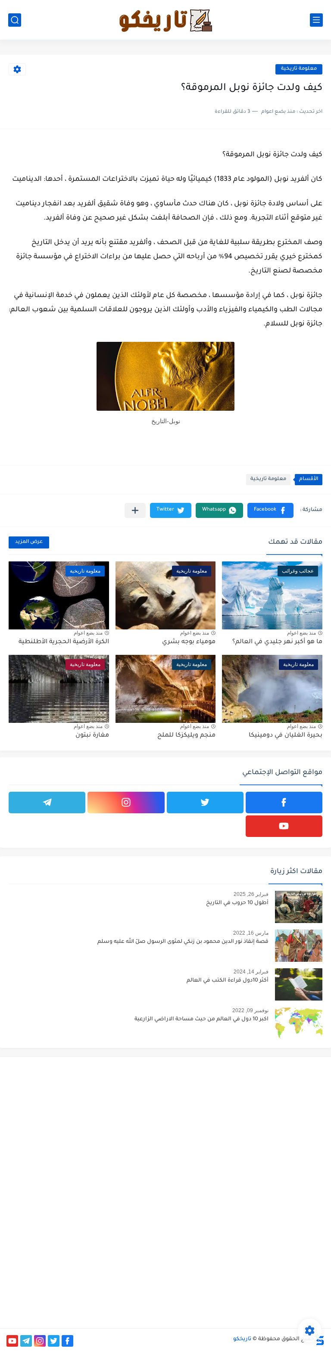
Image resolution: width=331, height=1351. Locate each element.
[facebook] (284, 802)
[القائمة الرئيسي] (316, 20)
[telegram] (47, 802)
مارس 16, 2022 (251, 933)
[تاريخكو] (165, 20)
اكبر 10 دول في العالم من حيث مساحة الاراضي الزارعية (201, 1019)
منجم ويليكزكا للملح (186, 735)
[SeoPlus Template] (319, 1339)
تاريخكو (242, 1339)
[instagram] (125, 802)
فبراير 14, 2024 (251, 972)
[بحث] (14, 20)
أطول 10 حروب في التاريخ (237, 903)
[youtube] (284, 826)
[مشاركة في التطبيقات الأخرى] (135, 510)
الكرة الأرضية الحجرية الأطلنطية (64, 642)
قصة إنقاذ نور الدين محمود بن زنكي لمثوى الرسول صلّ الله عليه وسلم (183, 942)
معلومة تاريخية (299, 69)
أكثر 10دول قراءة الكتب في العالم (228, 981)
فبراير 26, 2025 (251, 894)
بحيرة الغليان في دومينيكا (285, 735)
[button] (270, 510)
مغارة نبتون (92, 735)
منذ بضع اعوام (301, 633)
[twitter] (205, 802)
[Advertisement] (248, 1123)
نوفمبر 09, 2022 (250, 1010)
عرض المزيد (29, 542)
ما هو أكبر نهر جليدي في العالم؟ (277, 642)
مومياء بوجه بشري (188, 642)
